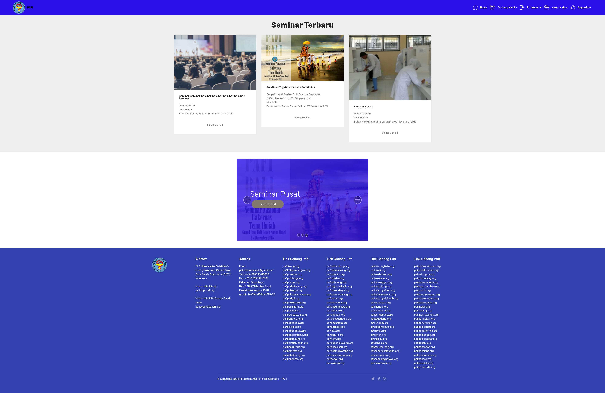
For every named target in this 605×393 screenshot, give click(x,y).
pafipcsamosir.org (293, 306)
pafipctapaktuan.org (295, 314)
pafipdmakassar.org (425, 338)
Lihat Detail (267, 204)
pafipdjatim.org (336, 274)
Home (483, 7)
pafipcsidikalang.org (295, 286)
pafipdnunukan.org (425, 322)
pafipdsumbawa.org (338, 306)
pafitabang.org (423, 310)
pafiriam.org (334, 338)
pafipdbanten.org (293, 359)
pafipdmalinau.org (424, 326)
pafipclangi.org (291, 310)
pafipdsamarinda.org (426, 282)
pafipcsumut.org (292, 274)
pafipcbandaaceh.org (208, 306)
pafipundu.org (422, 290)
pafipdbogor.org (336, 314)
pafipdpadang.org (293, 322)
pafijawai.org (378, 270)
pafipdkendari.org (424, 347)
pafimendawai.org (381, 363)
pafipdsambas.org (337, 322)
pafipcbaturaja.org (294, 347)
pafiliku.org (333, 330)
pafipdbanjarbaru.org (426, 298)
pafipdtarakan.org (424, 318)
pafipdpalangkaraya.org (384, 359)
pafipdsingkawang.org (340, 350)
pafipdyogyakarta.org (339, 286)
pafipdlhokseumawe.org (297, 294)
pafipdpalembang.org (295, 334)
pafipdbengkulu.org (294, 330)
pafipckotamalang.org (339, 294)
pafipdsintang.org (380, 286)
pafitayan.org (378, 334)
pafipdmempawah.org (383, 294)
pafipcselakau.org (337, 347)
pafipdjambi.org (292, 326)
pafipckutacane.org (294, 302)
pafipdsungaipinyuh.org (384, 298)
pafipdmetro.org (292, 350)
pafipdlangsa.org (293, 290)
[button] (247, 200)
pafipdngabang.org (381, 314)
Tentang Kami (506, 7)
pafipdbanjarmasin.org (427, 266)
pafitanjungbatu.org (382, 266)
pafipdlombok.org (337, 302)
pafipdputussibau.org (426, 286)
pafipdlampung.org (294, 338)
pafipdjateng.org (336, 282)
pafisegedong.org (380, 318)
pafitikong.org (291, 266)
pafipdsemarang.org (338, 270)
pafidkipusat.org (205, 290)
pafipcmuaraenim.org (295, 342)
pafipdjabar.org (335, 278)
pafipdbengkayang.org (340, 342)
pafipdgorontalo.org (426, 330)
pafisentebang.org (381, 274)
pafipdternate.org (424, 367)
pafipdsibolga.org (293, 278)
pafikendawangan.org (427, 294)
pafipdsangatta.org (425, 302)
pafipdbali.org (335, 298)
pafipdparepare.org (425, 355)
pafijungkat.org (379, 322)
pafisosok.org (378, 330)
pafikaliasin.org (335, 363)
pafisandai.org (378, 342)
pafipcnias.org (291, 282)
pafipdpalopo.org (424, 350)
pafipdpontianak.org (382, 326)
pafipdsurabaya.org (338, 290)
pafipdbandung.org (338, 266)
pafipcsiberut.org (293, 318)
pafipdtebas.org (336, 326)
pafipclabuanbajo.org (339, 318)
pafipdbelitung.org (294, 355)
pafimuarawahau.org (426, 314)
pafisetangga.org (424, 274)
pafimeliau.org (378, 338)
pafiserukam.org (379, 278)
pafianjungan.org (380, 302)
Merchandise (559, 7)
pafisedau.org (335, 359)
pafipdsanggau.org (381, 282)
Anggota (583, 7)
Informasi (533, 7)
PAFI (30, 7)
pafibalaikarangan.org (339, 355)
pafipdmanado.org (425, 334)
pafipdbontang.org (425, 278)
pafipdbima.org (335, 310)
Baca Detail (215, 124)
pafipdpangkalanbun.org (384, 350)
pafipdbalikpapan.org (426, 270)
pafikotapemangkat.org (296, 270)
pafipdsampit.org (380, 355)
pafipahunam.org (380, 310)
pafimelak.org (422, 306)
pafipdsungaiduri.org (382, 290)
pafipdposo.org (423, 359)
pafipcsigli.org (291, 298)
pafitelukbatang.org (382, 347)
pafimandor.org (379, 306)
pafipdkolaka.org (423, 363)
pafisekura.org (335, 334)
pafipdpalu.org (422, 342)
